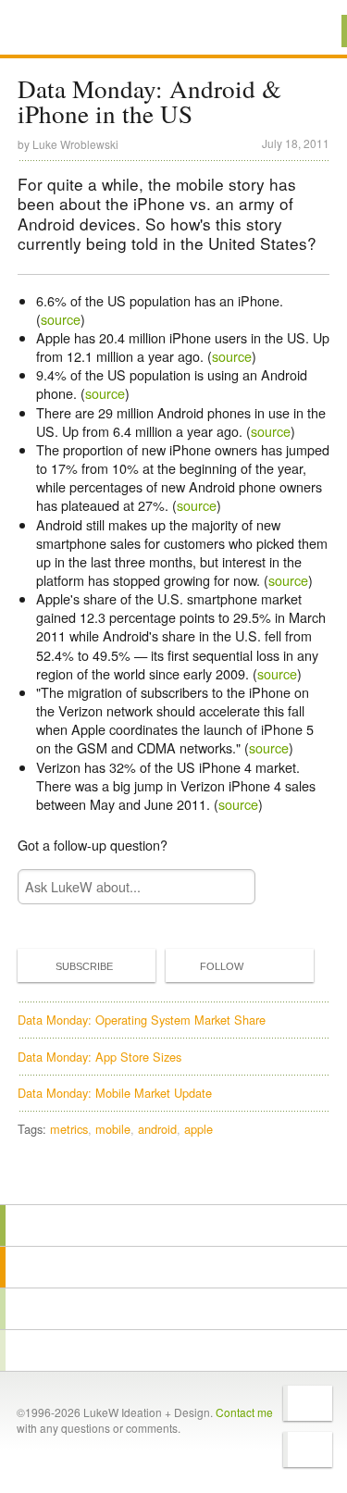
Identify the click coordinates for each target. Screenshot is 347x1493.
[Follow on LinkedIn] (307, 1449)
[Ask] (173, 1350)
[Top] (173, 1178)
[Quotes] (173, 1267)
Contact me (244, 1412)
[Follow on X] (307, 1403)
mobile (112, 1129)
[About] (173, 1225)
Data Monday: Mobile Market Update (115, 1092)
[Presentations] (173, 1308)
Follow (221, 966)
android (157, 1129)
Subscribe (84, 966)
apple (198, 1129)
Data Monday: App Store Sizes (99, 1056)
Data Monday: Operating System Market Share (142, 1019)
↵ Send (229, 887)
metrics (69, 1129)
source (61, 319)
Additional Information (80, 30)
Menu (309, 31)
